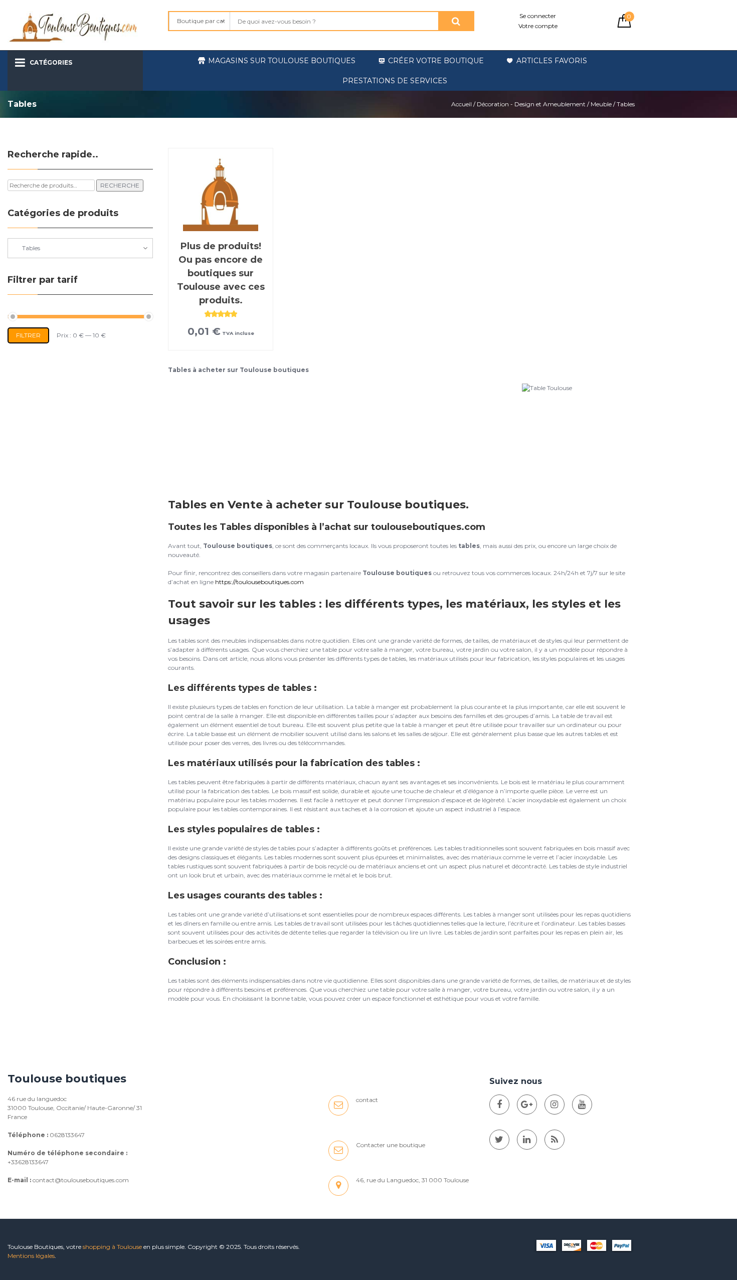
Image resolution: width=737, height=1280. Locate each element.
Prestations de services (394, 80)
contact (367, 1100)
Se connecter (537, 16)
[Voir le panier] (624, 25)
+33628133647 (28, 1162)
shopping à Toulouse (112, 1246)
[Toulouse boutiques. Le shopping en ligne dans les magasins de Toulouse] (499, 1104)
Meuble (601, 104)
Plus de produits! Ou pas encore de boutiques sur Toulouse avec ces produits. (221, 273)
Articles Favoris (551, 60)
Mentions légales (31, 1255)
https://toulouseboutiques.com (259, 582)
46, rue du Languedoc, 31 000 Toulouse (412, 1180)
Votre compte (538, 26)
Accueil (461, 104)
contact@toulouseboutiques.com (81, 1180)
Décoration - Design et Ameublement (531, 104)
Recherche (119, 185)
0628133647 (67, 1135)
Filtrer (28, 335)
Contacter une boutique (390, 1145)
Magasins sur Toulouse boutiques (281, 60)
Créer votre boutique (436, 60)
